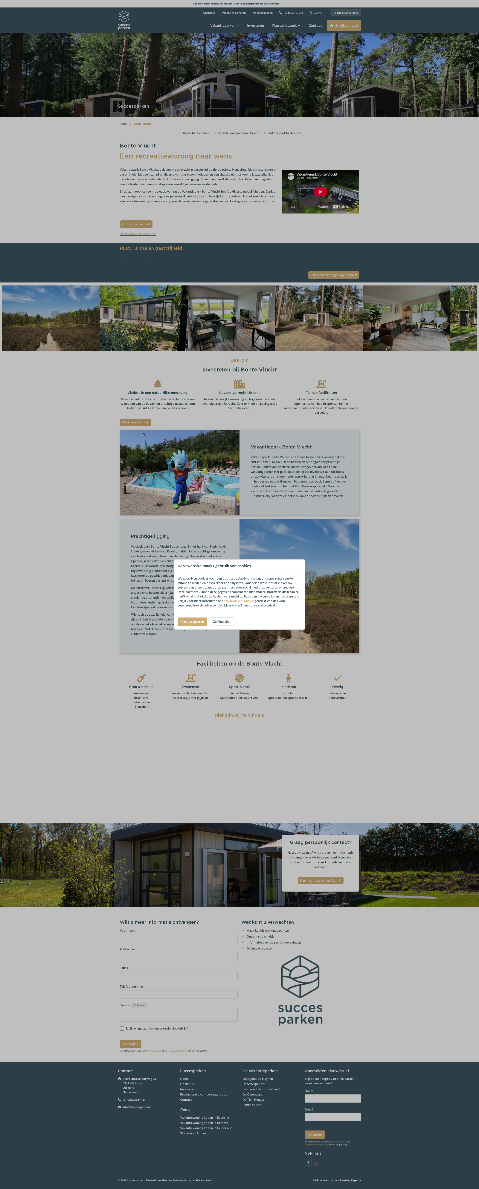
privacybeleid (233, 601)
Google (249, 601)
